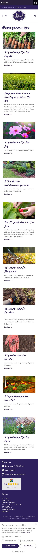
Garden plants (7, 516)
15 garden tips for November (15, 269)
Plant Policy (5, 511)
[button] (19, 551)
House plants (31, 516)
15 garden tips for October (15, 310)
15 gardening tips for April (16, 439)
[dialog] (19, 538)
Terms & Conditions (8, 502)
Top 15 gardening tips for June (19, 224)
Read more (26, 533)
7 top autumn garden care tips (16, 398)
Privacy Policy (6, 500)
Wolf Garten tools (14, 518)
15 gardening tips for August (16, 54)
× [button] (35, 524)
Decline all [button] (28, 546)
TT (6, 16)
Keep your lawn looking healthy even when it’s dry (17, 97)
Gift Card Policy (7, 507)
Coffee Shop (25, 518)
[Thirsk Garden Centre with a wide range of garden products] (19, 16)
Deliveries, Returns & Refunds (11, 505)
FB (3, 16)
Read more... (8, 65)
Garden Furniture (19, 516)
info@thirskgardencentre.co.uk (15, 474)
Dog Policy (5, 498)
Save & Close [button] (10, 546)
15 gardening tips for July (16, 144)
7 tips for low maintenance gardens (16, 183)
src (35, 16)
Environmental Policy (8, 509)
